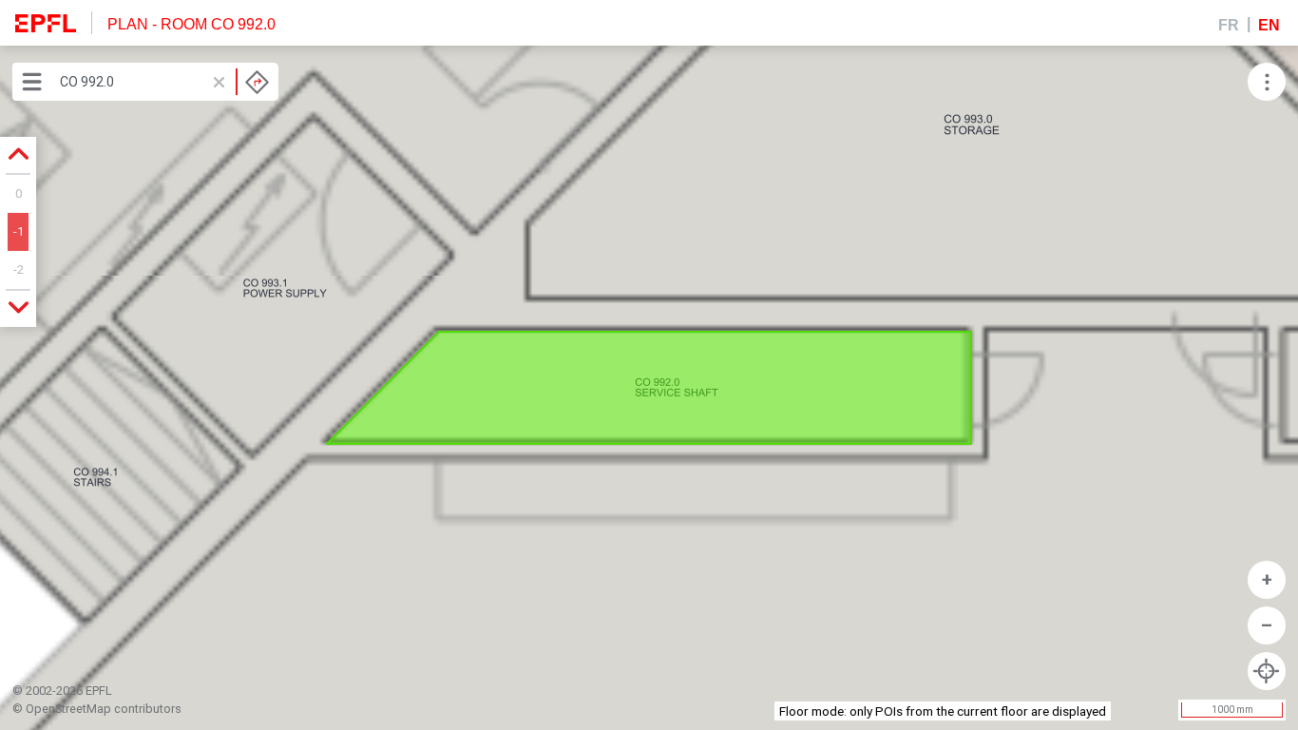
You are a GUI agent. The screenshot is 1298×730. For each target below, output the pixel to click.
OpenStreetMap (68, 708)
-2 (18, 269)
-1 (18, 231)
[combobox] (164, 82)
